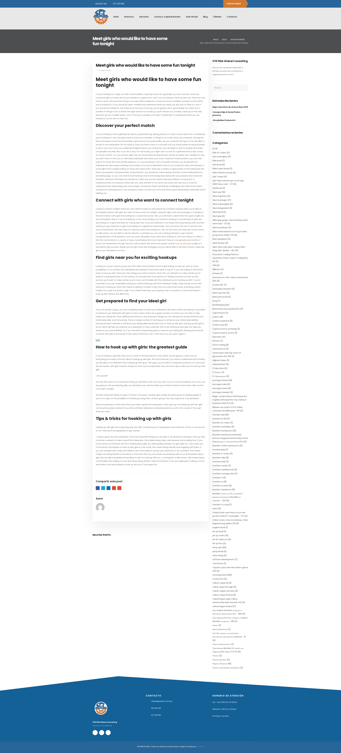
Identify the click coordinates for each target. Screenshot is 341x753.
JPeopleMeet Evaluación (223, 120)
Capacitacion (218, 313)
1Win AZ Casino (219, 152)
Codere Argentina (220, 321)
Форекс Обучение (219, 663)
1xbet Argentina (219, 196)
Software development (223, 559)
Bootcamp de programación (226, 309)
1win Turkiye (217, 176)
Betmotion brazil (220, 297)
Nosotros (129, 16)
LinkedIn (108, 488)
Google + (114, 488)
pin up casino (218, 535)
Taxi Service (217, 563)
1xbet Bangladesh (220, 208)
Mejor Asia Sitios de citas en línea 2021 (230, 107)
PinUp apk (217, 547)
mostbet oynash (220, 465)
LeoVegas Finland (220, 380)
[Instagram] (215, 4)
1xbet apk (216, 192)
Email (119, 488)
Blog (205, 16)
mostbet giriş (218, 449)
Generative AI (218, 349)
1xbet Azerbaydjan (220, 204)
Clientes (217, 16)
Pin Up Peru (217, 543)
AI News (216, 273)
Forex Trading (218, 345)
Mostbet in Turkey (220, 453)
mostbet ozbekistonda (223, 469)
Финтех (215, 655)
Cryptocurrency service (223, 333)
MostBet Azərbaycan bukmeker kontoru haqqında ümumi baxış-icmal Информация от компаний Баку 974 (230, 438)
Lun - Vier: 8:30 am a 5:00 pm (224, 702)
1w (213, 148)
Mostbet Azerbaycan (222, 430)
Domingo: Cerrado (220, 716)
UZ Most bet (218, 579)
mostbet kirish (219, 461)
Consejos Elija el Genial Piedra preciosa (226, 113)
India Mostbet (218, 364)
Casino (215, 317)
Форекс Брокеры (219, 659)
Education (217, 337)
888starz (216, 269)
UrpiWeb (200, 746)
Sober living (217, 555)
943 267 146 (101, 3)
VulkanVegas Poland (222, 606)
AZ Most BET (218, 285)
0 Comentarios (105, 70)
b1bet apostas (219, 293)
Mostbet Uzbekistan (221, 489)
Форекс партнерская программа (225, 667)
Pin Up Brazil (217, 531)
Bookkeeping (218, 305)
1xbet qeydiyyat (219, 239)
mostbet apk (218, 414)
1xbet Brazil (217, 212)
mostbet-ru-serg (220, 504)
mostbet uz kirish (220, 485)
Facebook (98, 488)
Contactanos (234, 4)
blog (214, 301)
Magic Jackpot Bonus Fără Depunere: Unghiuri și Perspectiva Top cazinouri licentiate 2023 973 (229, 400)
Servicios (144, 16)
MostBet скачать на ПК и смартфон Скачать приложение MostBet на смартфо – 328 (227, 497)
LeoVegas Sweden (221, 392)
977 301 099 (118, 3)
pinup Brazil (217, 551)
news (214, 508)
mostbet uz (217, 481)
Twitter (103, 488)
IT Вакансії (216, 372)
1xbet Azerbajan (219, 200)
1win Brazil (217, 164)
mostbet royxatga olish (223, 473)
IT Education (218, 368)
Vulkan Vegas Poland (222, 595)
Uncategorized (219, 575)
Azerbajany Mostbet (221, 289)
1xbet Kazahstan (220, 227)
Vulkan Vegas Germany (223, 591)
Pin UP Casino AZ (220, 539)
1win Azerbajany (219, 156)
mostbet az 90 (219, 418)
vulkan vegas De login (222, 587)
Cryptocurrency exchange (224, 329)
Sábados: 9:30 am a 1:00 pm (224, 709)
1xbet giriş (216, 216)
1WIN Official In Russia (222, 172)
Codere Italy (218, 325)
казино (215, 625)
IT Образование (219, 376)
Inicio (116, 16)
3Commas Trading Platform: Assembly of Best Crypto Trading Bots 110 (230, 258)
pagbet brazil (218, 527)
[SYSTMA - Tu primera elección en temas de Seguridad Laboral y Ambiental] (101, 17)
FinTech (216, 341)
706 (214, 265)
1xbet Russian (218, 243)
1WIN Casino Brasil (220, 168)
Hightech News (219, 360)
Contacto (232, 16)
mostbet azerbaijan (221, 426)
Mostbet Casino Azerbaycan (225, 445)
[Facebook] (210, 4)
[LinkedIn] (219, 4)
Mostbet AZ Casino (221, 422)
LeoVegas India (219, 384)
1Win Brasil (217, 160)
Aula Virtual (192, 16)
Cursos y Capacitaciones (167, 16)
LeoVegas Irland (220, 388)
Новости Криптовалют (221, 644)
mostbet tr (217, 477)
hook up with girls (183, 243)
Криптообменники (220, 629)
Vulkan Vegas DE (220, 583)
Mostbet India (218, 457)
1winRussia (217, 188)
